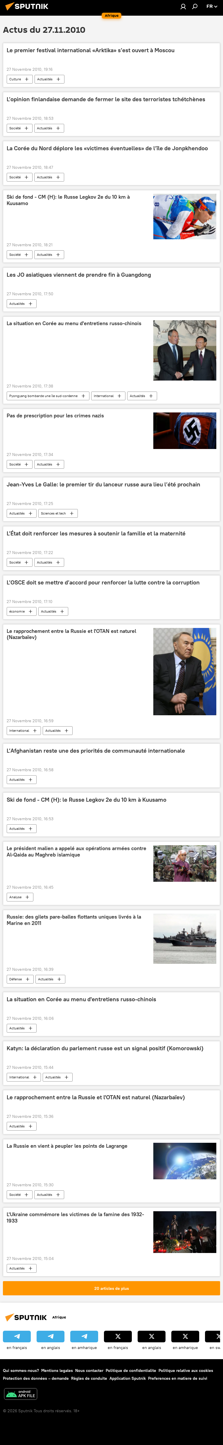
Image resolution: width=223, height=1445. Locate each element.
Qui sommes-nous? (21, 1370)
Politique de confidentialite (131, 1370)
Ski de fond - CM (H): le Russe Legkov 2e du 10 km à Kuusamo (68, 200)
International (104, 396)
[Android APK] (20, 1394)
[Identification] (183, 6)
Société (15, 128)
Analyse (15, 897)
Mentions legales (57, 1370)
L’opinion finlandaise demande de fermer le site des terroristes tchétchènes (106, 99)
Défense (15, 979)
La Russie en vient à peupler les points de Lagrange (67, 1146)
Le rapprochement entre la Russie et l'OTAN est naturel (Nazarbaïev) (71, 634)
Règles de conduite (89, 1378)
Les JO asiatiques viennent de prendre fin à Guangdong (79, 274)
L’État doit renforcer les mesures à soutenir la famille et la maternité (96, 533)
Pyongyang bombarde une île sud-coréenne (43, 396)
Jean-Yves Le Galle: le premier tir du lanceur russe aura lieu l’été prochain (103, 484)
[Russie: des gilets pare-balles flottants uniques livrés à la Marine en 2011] (184, 939)
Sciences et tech (53, 513)
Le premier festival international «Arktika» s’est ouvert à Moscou (91, 50)
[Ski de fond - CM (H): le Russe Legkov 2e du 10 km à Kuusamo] (184, 216)
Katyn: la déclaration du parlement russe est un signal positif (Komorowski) (105, 1048)
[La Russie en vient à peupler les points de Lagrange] (184, 1161)
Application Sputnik (127, 1378)
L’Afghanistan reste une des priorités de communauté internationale (96, 750)
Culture (15, 79)
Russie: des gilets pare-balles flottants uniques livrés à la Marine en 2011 (74, 920)
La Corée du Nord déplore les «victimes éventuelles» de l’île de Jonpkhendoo (107, 148)
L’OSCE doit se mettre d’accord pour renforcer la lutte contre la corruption (103, 582)
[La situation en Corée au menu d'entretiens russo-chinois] (184, 350)
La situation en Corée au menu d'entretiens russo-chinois (74, 323)
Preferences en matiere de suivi (177, 1378)
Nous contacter (89, 1370)
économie (17, 611)
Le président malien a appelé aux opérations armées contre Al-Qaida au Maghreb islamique (76, 851)
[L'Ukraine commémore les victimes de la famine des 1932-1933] (184, 1232)
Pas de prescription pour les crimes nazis (55, 415)
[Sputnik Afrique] (28, 11)
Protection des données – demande (36, 1378)
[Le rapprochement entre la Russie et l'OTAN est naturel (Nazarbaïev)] (184, 672)
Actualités (45, 79)
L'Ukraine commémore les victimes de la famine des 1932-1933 (75, 1217)
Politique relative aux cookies (186, 1370)
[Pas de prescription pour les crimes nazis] (184, 430)
